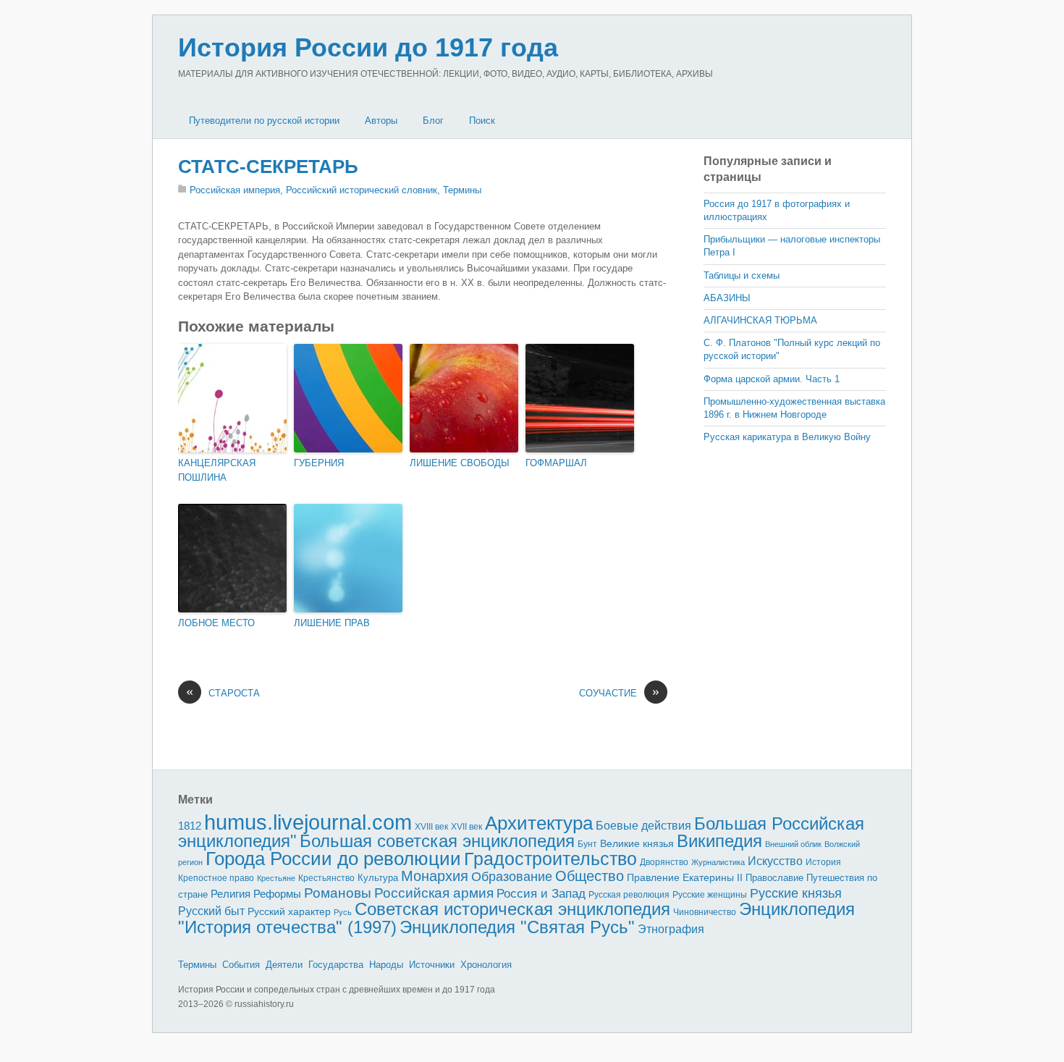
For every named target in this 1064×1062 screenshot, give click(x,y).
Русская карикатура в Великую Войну (787, 436)
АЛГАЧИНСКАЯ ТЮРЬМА (760, 320)
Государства (335, 964)
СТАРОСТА (223, 692)
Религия (230, 894)
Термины (462, 190)
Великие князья (637, 843)
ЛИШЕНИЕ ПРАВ (332, 623)
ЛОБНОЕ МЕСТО (216, 623)
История (823, 862)
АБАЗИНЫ (727, 297)
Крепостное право (216, 878)
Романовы (337, 893)
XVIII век (431, 826)
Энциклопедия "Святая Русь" (517, 927)
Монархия (434, 876)
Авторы (381, 120)
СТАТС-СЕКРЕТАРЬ (268, 166)
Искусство (775, 861)
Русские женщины (709, 895)
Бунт (587, 844)
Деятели (284, 964)
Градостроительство (550, 858)
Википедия (719, 841)
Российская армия (434, 893)
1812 (189, 825)
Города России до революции (333, 858)
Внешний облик (793, 844)
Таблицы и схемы (742, 275)
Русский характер (289, 911)
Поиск (482, 120)
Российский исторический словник (361, 190)
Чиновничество (704, 912)
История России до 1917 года (368, 47)
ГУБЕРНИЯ (319, 463)
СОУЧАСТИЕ (619, 692)
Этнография (671, 928)
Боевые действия (643, 825)
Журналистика (718, 862)
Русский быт (211, 911)
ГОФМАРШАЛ (556, 463)
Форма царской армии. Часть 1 (772, 379)
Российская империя (235, 190)
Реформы (277, 894)
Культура (378, 877)
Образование (511, 876)
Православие (774, 877)
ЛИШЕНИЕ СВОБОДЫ (460, 463)
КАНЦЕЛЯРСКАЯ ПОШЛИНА (217, 471)
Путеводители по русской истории (264, 120)
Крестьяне (276, 878)
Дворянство (664, 862)
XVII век (466, 827)
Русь (343, 912)
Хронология (486, 964)
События (241, 964)
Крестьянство (326, 878)
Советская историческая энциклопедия (512, 909)
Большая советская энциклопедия (437, 841)
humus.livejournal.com (308, 822)
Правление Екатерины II (685, 877)
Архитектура (539, 823)
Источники (432, 964)
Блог (433, 120)
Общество (589, 876)
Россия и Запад (541, 894)
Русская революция (629, 895)
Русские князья (796, 893)
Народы (386, 964)
